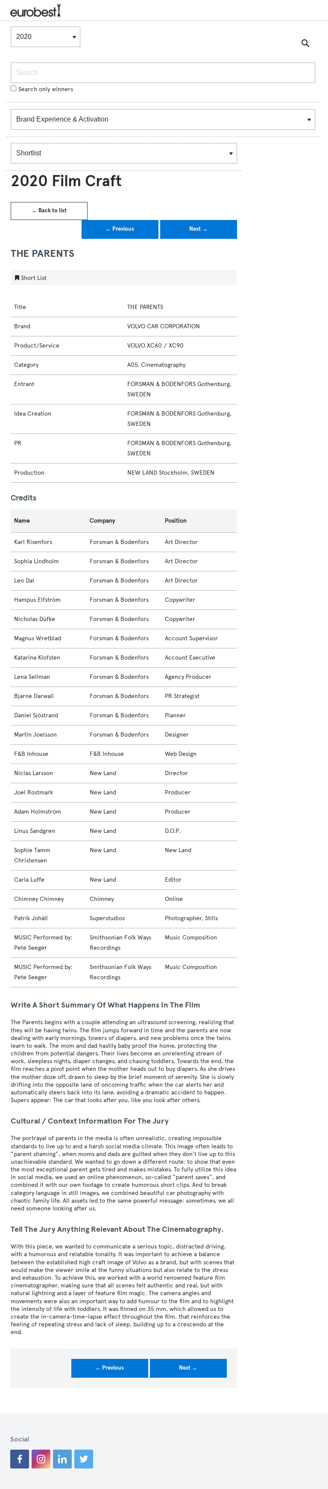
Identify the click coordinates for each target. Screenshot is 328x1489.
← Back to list (49, 210)
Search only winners (45, 89)
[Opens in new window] (19, 1459)
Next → (198, 229)
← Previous (119, 229)
